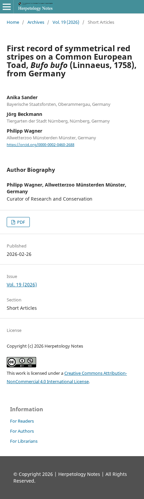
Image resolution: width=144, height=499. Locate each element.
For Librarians (24, 441)
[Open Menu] (6, 6)
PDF (20, 222)
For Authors (22, 431)
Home (13, 22)
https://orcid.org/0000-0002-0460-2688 (40, 144)
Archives (35, 22)
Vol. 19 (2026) (66, 22)
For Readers (22, 421)
